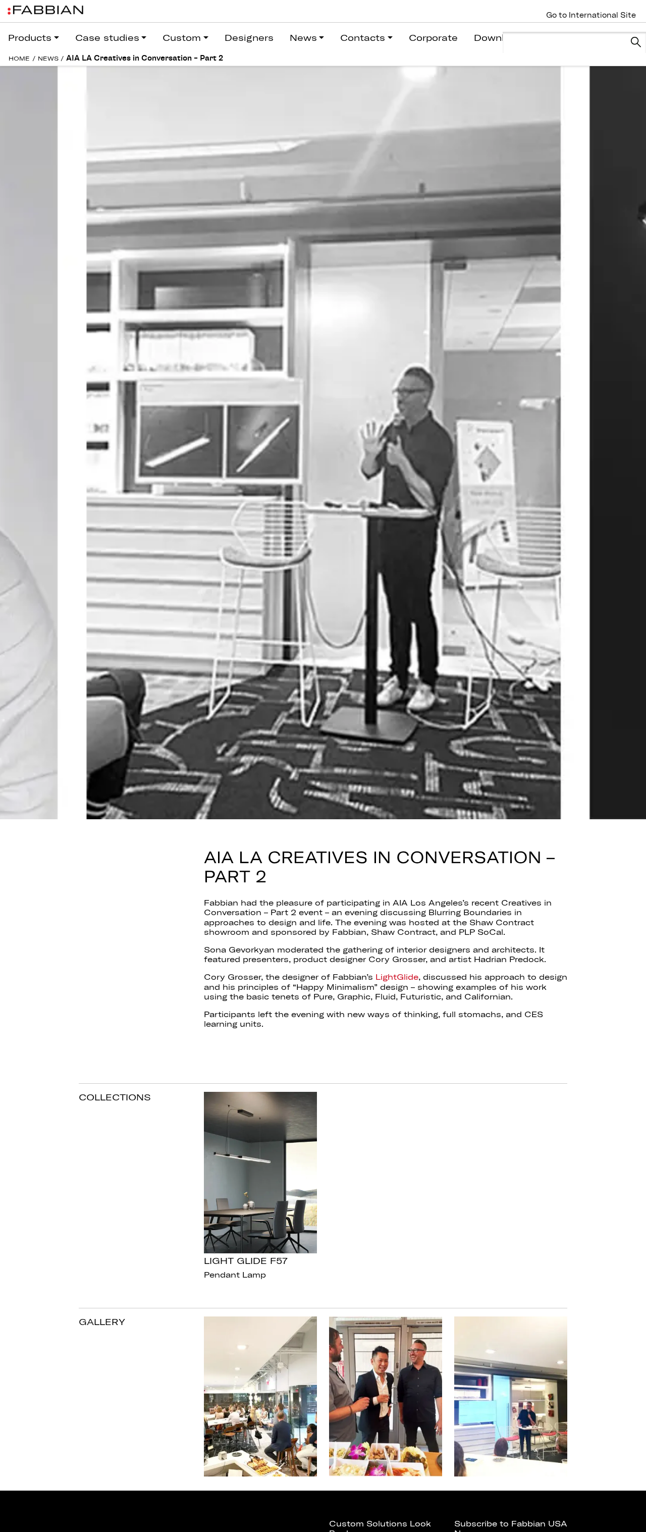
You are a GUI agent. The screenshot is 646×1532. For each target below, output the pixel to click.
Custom (182, 37)
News (303, 37)
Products (29, 37)
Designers (249, 37)
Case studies (107, 37)
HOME (19, 58)
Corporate (433, 37)
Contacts (362, 37)
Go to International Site (591, 15)
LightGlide (396, 977)
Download (498, 37)
